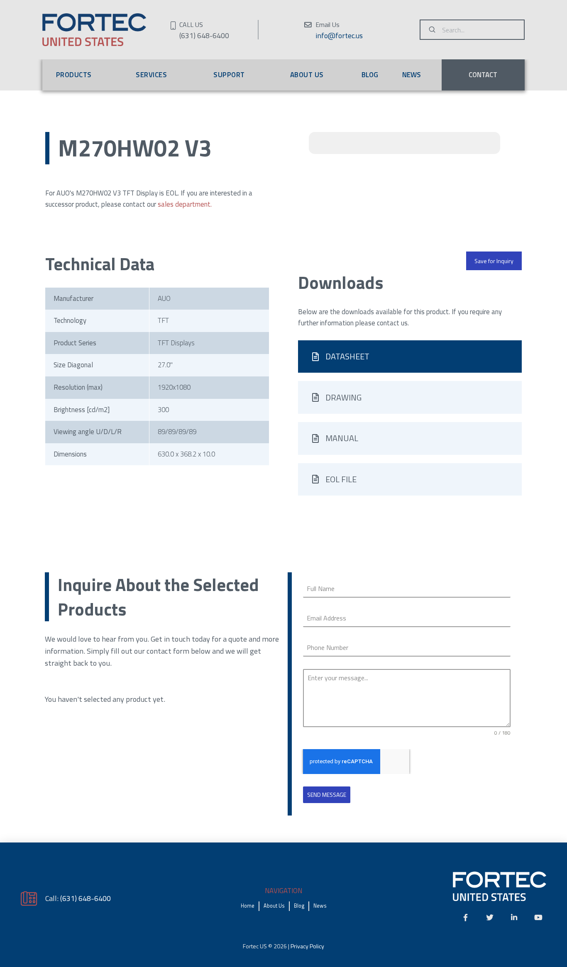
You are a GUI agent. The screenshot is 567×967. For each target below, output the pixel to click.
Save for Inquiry (493, 260)
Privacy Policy (307, 946)
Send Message (326, 794)
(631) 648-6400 (85, 898)
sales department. (185, 204)
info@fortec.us (339, 35)
